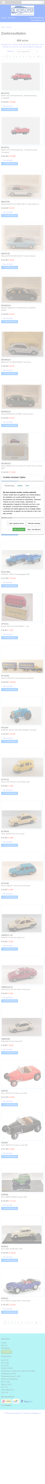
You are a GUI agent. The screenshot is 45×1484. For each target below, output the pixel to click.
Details (19, 486)
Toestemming (9, 486)
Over (27, 486)
